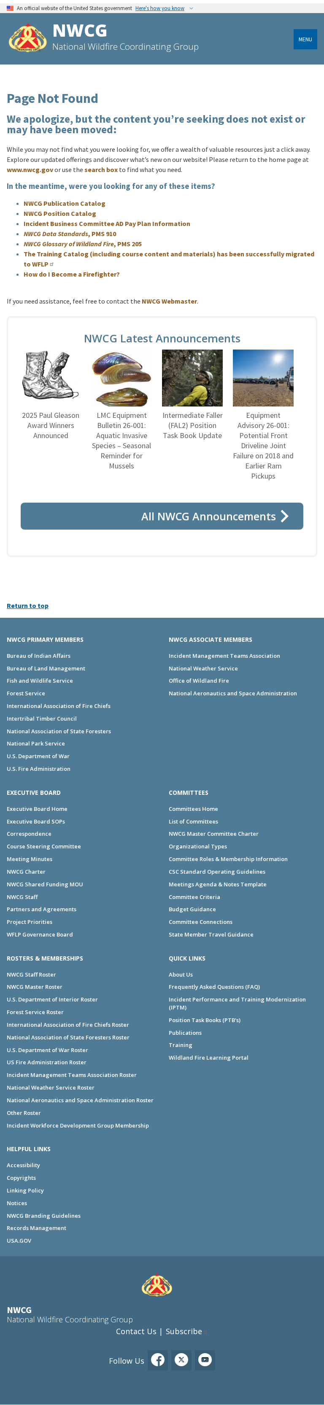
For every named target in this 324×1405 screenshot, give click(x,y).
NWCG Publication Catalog (64, 203)
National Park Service (36, 743)
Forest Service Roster (35, 1012)
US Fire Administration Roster (46, 1062)
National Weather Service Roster (50, 1087)
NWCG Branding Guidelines (44, 1215)
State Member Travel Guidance (211, 934)
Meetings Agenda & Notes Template (218, 884)
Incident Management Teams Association (224, 655)
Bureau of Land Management (46, 668)
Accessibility (23, 1165)
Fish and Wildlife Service (40, 680)
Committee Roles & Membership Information (228, 859)
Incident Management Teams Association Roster (72, 1075)
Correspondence (29, 833)
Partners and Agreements (41, 909)
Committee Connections (200, 922)
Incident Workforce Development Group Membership (78, 1125)
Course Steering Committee (44, 846)
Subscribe (184, 1331)
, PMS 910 (70, 233)
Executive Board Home (37, 809)
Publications (185, 1032)
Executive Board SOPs (36, 821)
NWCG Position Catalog (60, 213)
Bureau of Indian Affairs (38, 655)
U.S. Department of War (38, 756)
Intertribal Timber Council (42, 718)
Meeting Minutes (29, 859)
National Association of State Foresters (59, 731)
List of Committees (193, 821)
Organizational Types (198, 846)
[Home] (28, 39)
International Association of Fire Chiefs (59, 706)
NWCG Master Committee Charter (214, 833)
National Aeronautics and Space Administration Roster (80, 1100)
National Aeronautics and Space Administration (233, 693)
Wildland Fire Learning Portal (208, 1057)
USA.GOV (19, 1240)
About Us (181, 974)
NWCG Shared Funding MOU (45, 884)
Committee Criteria (194, 897)
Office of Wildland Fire (199, 680)
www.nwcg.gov (30, 169)
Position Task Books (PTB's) (204, 1020)
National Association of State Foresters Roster (68, 1037)
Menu (305, 39)
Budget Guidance (192, 909)
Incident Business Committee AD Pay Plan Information (107, 223)
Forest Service (26, 693)
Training (180, 1045)
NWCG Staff (22, 897)
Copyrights (21, 1178)
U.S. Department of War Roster (47, 1050)
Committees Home (193, 809)
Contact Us (136, 1331)
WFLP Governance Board (40, 934)
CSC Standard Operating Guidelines (217, 871)
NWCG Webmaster (169, 301)
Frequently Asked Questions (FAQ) (214, 986)
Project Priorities (29, 922)
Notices (17, 1203)
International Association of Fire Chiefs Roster (68, 1024)
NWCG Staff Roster (31, 974)
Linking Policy (25, 1190)
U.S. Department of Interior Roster (52, 999)
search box (101, 169)
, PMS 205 (83, 244)
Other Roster (24, 1113)
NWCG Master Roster (34, 986)
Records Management (36, 1228)
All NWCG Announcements (208, 516)
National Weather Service (203, 668)
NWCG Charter (26, 871)
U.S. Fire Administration (38, 768)
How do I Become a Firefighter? (72, 274)
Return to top (28, 605)
